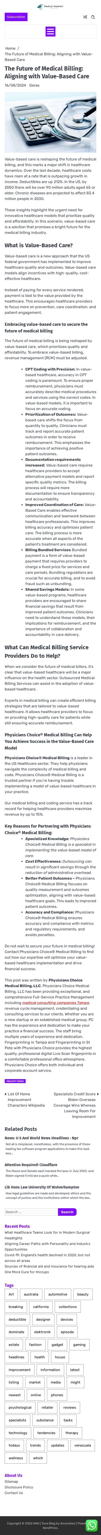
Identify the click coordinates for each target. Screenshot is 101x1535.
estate (14, 1345)
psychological (20, 1407)
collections (68, 1307)
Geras (34, 85)
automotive (57, 1294)
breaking (16, 1307)
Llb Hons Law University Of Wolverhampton (42, 1187)
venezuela (82, 1445)
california (41, 1307)
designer (43, 1319)
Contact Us (14, 1493)
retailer (47, 1407)
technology (18, 1433)
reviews (69, 1407)
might (75, 1382)
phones (57, 1395)
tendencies (46, 1433)
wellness (16, 1458)
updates (57, 1445)
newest (15, 1395)
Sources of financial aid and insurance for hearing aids (49, 1266)
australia (31, 1294)
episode (67, 1332)
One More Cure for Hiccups (27, 1272)
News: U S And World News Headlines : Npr (41, 1138)
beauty (83, 1294)
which (38, 1458)
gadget (57, 1345)
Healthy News (15, 1081)
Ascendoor (68, 1523)
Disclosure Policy (19, 1487)
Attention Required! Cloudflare (31, 1165)
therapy (72, 1433)
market (35, 1382)
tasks (68, 1420)
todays (14, 1445)
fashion (35, 1345)
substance (45, 1420)
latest (75, 1370)
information (50, 1370)
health (40, 1357)
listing (14, 1382)
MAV (36, 1523)
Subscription (16, 17)
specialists (17, 1420)
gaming (79, 1345)
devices (67, 1319)
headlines (16, 1357)
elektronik (42, 1332)
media (56, 1382)
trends (35, 1445)
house (60, 1357)
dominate (16, 1332)
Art (11, 1294)
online (36, 1395)
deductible (17, 1319)
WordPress (50, 1528)
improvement (20, 1370)
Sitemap (11, 1481)
